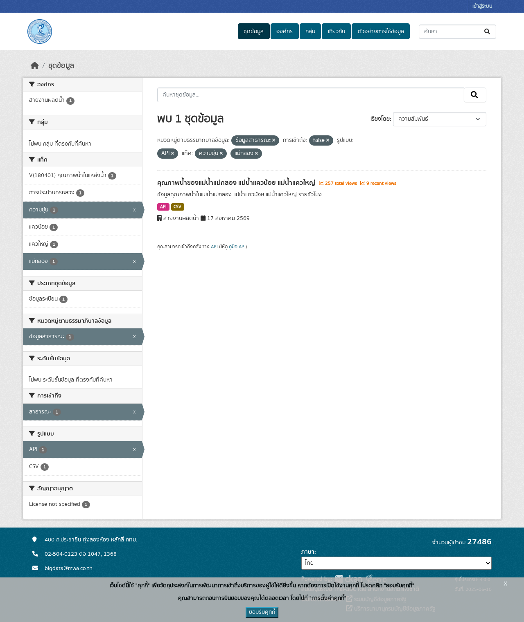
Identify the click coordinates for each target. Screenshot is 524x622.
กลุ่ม (310, 31)
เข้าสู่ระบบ (482, 6)
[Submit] (488, 32)
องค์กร (284, 31)
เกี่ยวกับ (336, 31)
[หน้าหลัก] (35, 66)
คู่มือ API (237, 246)
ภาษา (307, 552)
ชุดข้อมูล (254, 31)
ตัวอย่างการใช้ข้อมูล (381, 31)
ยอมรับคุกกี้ (262, 612)
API (163, 207)
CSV (177, 207)
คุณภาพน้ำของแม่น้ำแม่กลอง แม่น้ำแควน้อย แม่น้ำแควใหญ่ (237, 182)
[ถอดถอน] (273, 140)
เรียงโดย (380, 119)
